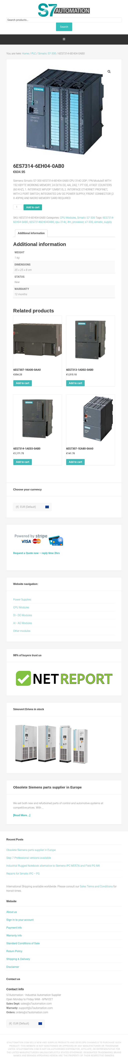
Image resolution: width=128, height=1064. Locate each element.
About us (11, 912)
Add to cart (32, 207)
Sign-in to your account (20, 920)
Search (64, 26)
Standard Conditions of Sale (23, 943)
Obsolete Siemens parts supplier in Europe (47, 787)
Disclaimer (12, 967)
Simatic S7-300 (47, 53)
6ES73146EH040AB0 (41, 222)
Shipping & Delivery (18, 959)
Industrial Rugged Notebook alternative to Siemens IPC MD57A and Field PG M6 (53, 865)
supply (108, 222)
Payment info (14, 927)
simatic (98, 222)
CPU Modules (68, 217)
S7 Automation (64, 10)
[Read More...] (21, 815)
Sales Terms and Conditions (96, 886)
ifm (69, 222)
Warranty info (14, 935)
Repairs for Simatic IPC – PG (23, 873)
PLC (33, 53)
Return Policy (14, 951)
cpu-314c (60, 222)
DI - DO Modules (22, 615)
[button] (109, 72)
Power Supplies (22, 599)
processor (78, 222)
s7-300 (89, 222)
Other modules (21, 631)
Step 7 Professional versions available (28, 857)
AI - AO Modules (22, 623)
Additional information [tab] (31, 233)
